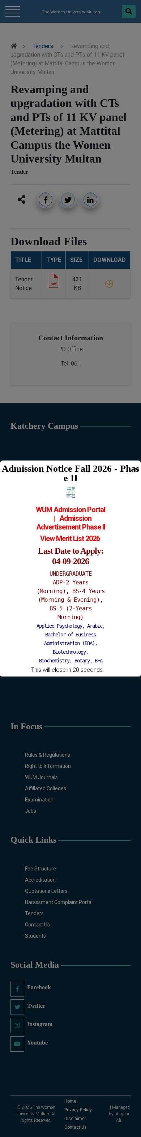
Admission (75, 518)
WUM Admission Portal (70, 509)
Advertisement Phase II (70, 527)
